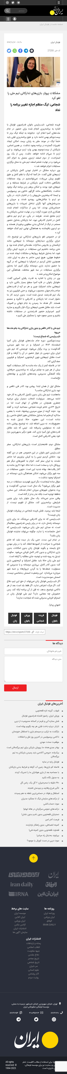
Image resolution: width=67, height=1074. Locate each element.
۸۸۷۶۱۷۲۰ (55, 1013)
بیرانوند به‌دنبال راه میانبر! (48, 835)
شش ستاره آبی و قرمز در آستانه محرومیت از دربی (36, 721)
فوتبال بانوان (54, 618)
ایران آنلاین (20, 917)
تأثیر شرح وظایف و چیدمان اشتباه (43, 788)
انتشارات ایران (20, 929)
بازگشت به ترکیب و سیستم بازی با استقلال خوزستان (35, 732)
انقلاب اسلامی (33, 947)
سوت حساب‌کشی (51, 804)
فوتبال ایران (44, 24)
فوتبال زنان (14, 618)
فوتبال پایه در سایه (50, 762)
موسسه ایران (20, 913)
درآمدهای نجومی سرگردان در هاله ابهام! (41, 809)
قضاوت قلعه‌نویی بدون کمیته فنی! (44, 830)
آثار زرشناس (33, 974)
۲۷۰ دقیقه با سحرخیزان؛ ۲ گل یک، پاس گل (39, 783)
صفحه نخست (57, 24)
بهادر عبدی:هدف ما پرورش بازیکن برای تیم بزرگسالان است (33, 747)
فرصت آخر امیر (52, 820)
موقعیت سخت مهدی (49, 742)
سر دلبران (33, 966)
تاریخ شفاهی (33, 962)
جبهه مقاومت (33, 951)
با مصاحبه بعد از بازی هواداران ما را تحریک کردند (37, 772)
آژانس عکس (20, 925)
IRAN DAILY (49, 925)
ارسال (15, 688)
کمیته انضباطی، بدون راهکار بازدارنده (42, 825)
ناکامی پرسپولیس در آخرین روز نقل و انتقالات (38, 737)
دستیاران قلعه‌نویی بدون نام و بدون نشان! (40, 814)
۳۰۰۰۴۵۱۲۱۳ (34, 1013)
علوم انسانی (33, 970)
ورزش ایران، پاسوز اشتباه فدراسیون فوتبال (40, 716)
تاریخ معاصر (33, 959)
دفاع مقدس (33, 955)
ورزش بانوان (27, 618)
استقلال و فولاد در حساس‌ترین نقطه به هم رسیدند (36, 793)
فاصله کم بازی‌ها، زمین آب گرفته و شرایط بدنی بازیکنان (34, 767)
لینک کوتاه (39, 632)
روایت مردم (33, 978)
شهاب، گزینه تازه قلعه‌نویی (47, 711)
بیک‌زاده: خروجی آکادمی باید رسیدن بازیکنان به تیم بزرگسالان (36, 754)
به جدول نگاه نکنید (50, 778)
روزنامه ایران (49, 913)
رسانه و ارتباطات (33, 943)
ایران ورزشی (49, 917)
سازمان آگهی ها (20, 932)
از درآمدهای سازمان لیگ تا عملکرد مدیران (40, 799)
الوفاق (49, 921)
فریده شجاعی (40, 618)
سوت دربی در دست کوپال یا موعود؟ (43, 841)
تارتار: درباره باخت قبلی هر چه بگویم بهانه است (37, 726)
